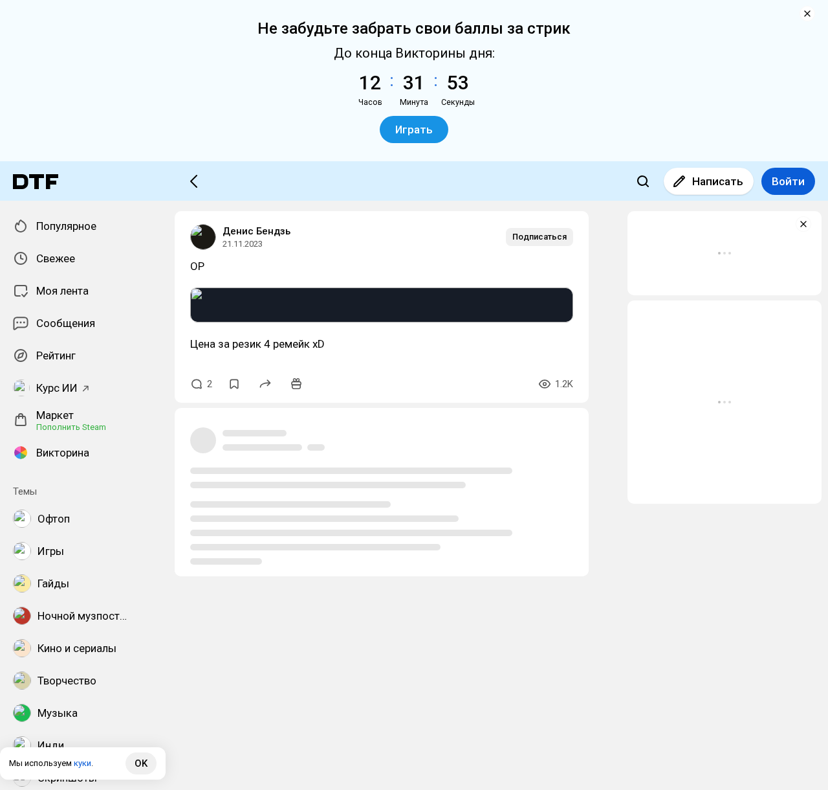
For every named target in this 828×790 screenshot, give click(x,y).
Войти (788, 181)
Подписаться (539, 237)
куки (82, 763)
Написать (717, 181)
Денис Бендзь (256, 231)
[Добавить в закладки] (234, 384)
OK (141, 763)
